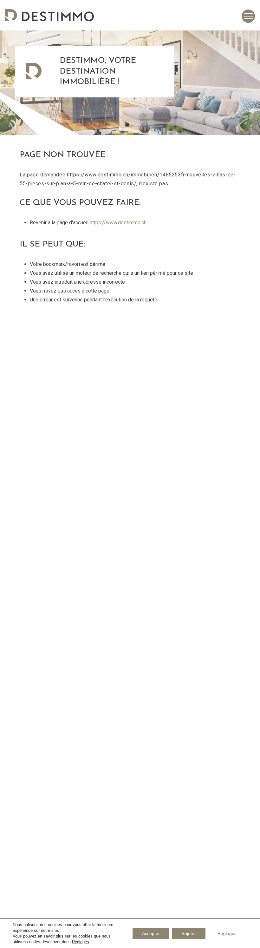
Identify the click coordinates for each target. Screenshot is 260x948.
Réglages (80, 941)
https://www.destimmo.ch (118, 223)
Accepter (151, 933)
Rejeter (188, 933)
